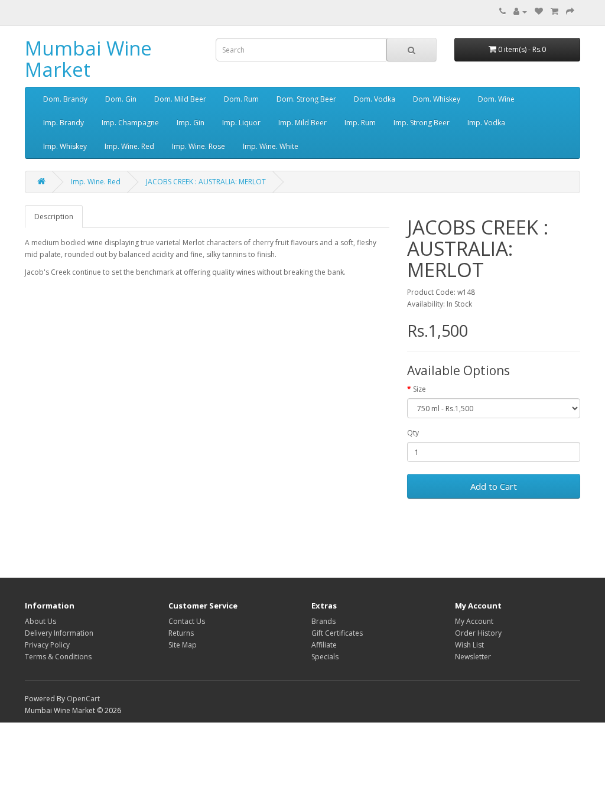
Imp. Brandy (63, 123)
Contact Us (186, 621)
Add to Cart (493, 486)
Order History (478, 633)
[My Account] (520, 11)
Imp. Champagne (130, 123)
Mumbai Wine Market (88, 59)
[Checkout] (570, 11)
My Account (474, 621)
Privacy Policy (47, 645)
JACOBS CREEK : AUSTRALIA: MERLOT (206, 182)
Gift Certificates (337, 633)
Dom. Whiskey (436, 99)
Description (53, 216)
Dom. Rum (241, 99)
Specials (325, 657)
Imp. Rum (360, 123)
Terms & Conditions (58, 657)
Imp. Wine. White (270, 146)
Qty (413, 433)
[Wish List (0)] (539, 11)
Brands (323, 621)
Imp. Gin (190, 123)
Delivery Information (59, 633)
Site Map (182, 645)
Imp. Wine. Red (129, 146)
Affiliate (324, 645)
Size (419, 389)
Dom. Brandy (65, 99)
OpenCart (83, 699)
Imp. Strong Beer (421, 123)
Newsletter (473, 657)
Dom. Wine (496, 99)
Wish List (469, 645)
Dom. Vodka (374, 99)
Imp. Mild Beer (302, 123)
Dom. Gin (120, 99)
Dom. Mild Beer (180, 99)
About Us (40, 621)
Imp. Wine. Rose (198, 146)
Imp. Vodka (486, 123)
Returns (181, 633)
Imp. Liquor (241, 123)
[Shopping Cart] (554, 11)
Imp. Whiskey (65, 146)
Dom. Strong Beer (306, 99)
